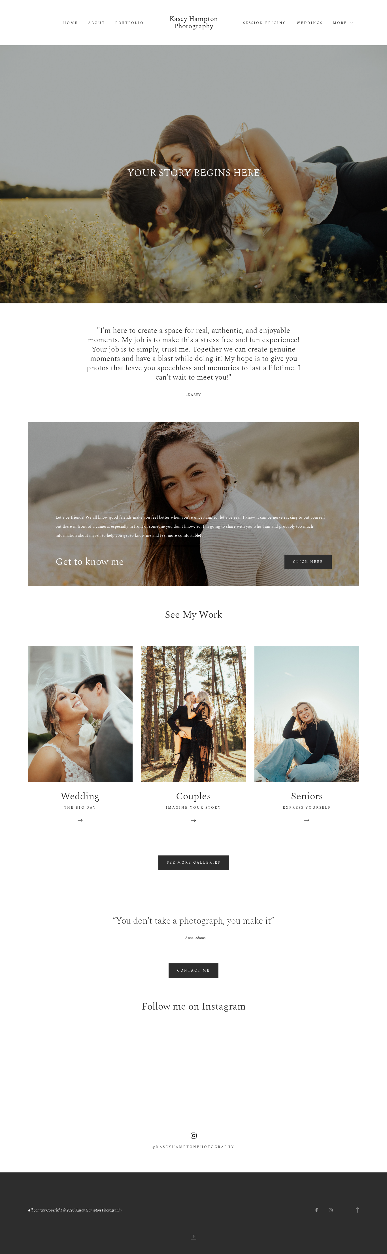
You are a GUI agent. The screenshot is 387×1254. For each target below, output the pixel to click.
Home (70, 23)
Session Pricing (264, 23)
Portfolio (129, 23)
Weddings (310, 23)
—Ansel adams (193, 937)
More (341, 23)
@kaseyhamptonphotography (193, 1147)
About (96, 23)
